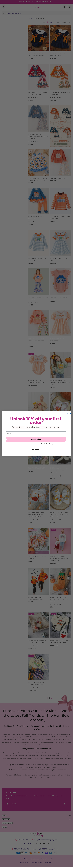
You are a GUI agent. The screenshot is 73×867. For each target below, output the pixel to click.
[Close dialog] (69, 413)
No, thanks (35, 449)
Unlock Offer (36, 439)
